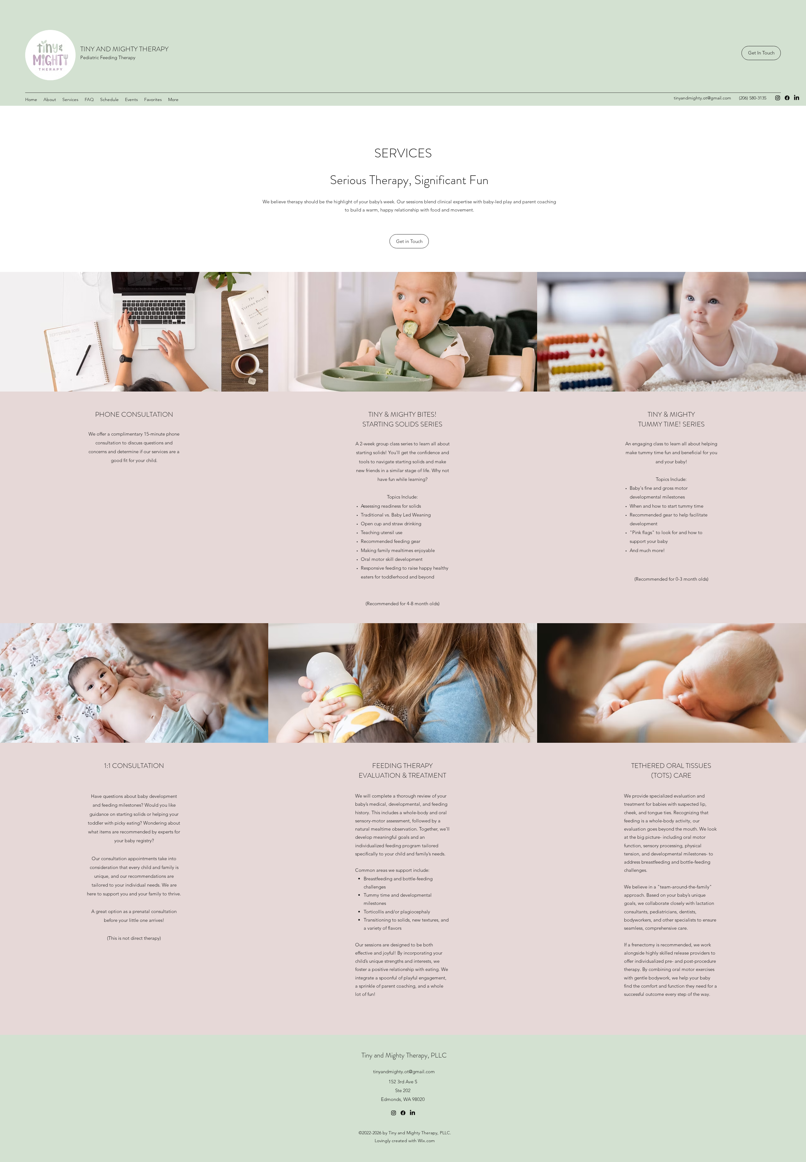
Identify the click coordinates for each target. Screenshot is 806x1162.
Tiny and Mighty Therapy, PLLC (404, 1055)
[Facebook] (787, 98)
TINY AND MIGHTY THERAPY (124, 49)
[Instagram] (778, 98)
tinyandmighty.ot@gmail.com (702, 98)
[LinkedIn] (796, 98)
